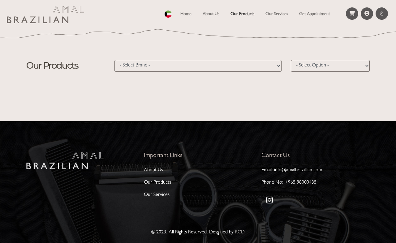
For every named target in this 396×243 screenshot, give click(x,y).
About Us (211, 14)
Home (187, 14)
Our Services (276, 14)
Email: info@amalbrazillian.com (291, 170)
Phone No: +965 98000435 (288, 182)
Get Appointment (314, 14)
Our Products (242, 14)
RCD (240, 232)
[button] (168, 13)
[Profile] (367, 13)
